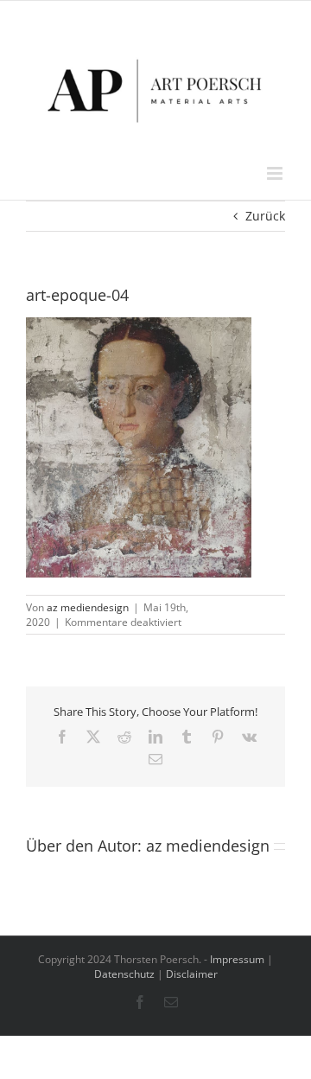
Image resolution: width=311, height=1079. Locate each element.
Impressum (237, 959)
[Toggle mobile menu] (276, 173)
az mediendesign (88, 607)
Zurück (265, 216)
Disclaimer (192, 974)
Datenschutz (124, 974)
